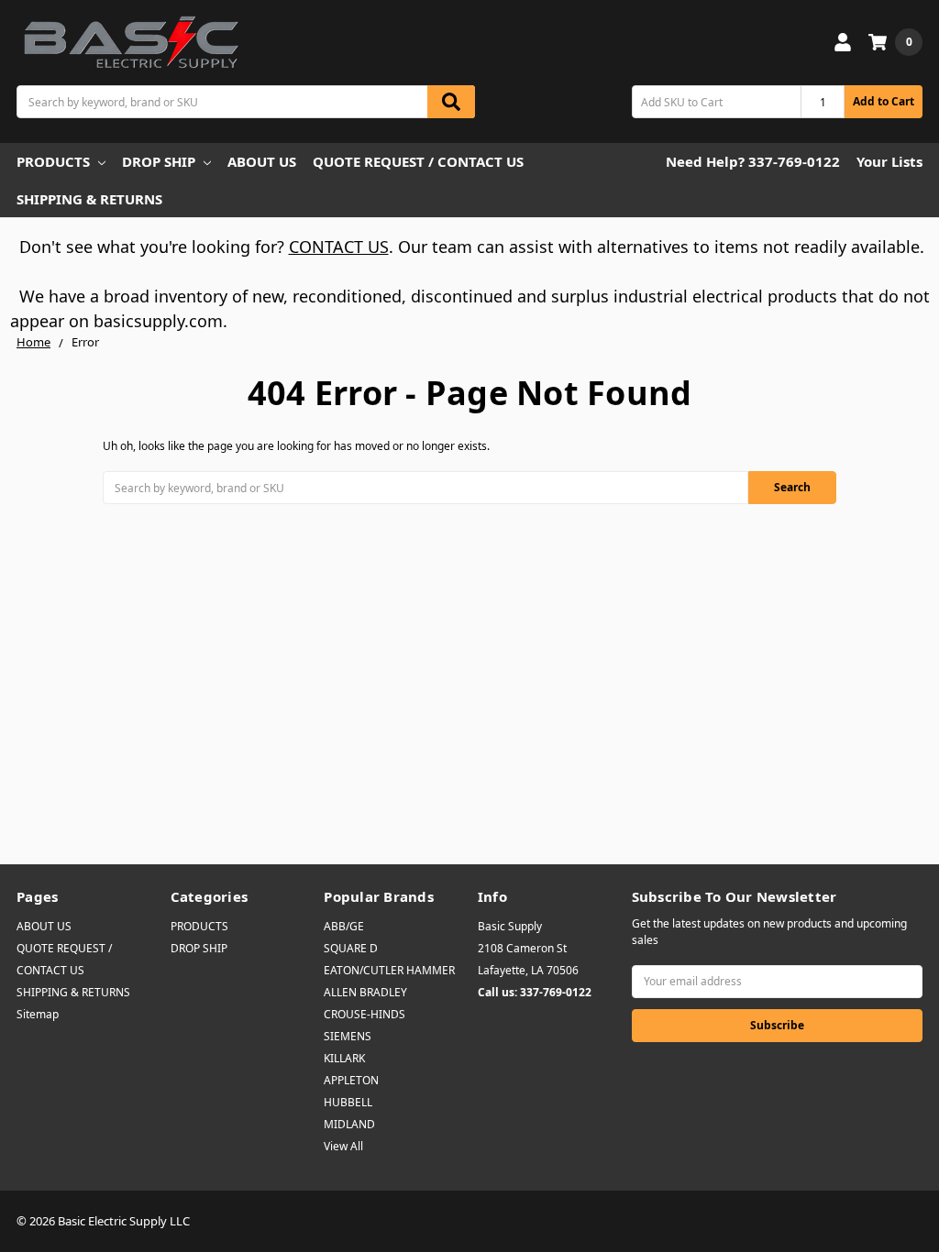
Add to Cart (883, 101)
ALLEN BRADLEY (365, 992)
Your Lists (889, 161)
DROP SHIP (158, 161)
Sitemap (38, 1014)
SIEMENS (347, 1036)
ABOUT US (261, 161)
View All (343, 1146)
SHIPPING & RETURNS (89, 199)
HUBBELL (348, 1102)
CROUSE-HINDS (364, 1014)
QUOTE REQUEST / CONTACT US (418, 161)
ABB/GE (344, 926)
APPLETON (351, 1080)
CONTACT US (339, 247)
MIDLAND (349, 1124)
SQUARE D (351, 948)
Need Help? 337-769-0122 (753, 161)
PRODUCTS (53, 161)
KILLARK (344, 1058)
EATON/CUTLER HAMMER (389, 970)
